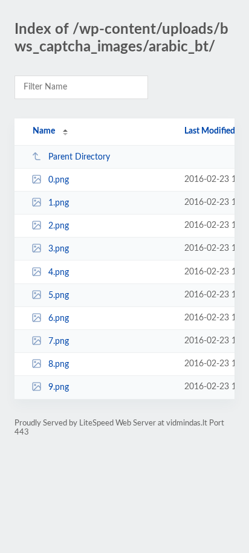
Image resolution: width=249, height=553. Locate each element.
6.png (58, 318)
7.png (58, 341)
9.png (58, 387)
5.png (58, 295)
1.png (58, 203)
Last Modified (209, 131)
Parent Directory (79, 157)
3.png (58, 249)
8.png (58, 364)
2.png (58, 226)
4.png (58, 272)
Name (44, 131)
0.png (58, 180)
